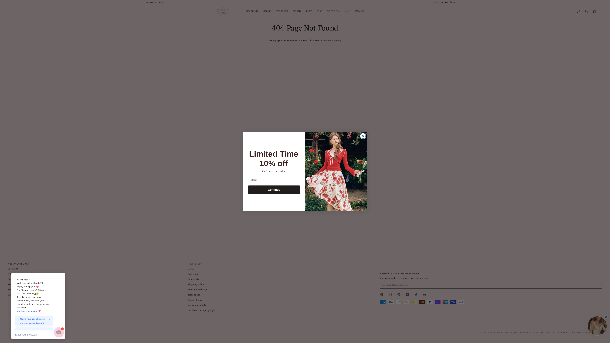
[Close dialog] (363, 136)
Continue (274, 189)
